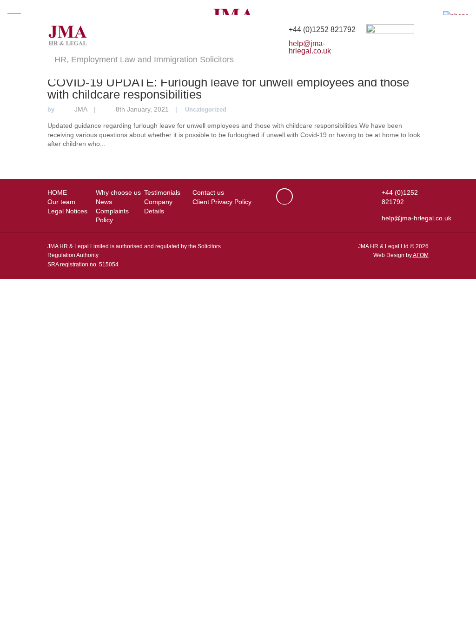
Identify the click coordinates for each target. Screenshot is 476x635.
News (104, 201)
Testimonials (162, 192)
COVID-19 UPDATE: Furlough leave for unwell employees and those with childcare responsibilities (228, 88)
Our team (61, 201)
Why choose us (118, 192)
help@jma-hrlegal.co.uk (310, 47)
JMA (80, 109)
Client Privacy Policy (221, 201)
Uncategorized (205, 109)
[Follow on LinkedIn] (284, 196)
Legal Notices (67, 211)
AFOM (421, 255)
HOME (57, 192)
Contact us (208, 192)
